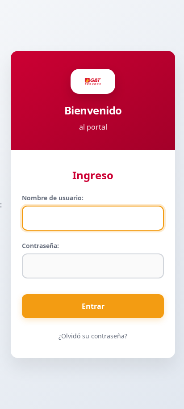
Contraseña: (40, 245)
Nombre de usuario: (53, 198)
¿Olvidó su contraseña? (93, 336)
